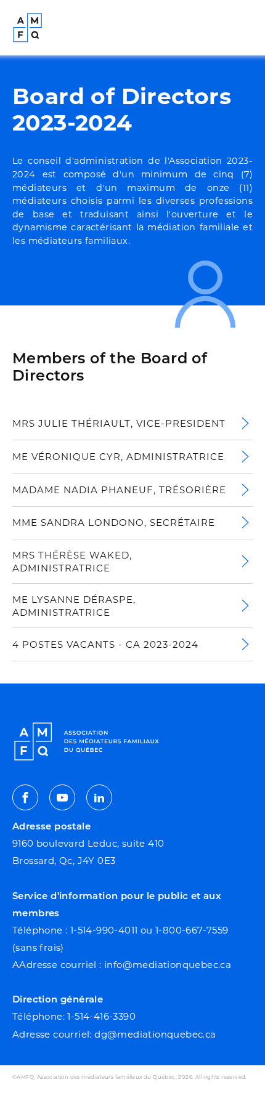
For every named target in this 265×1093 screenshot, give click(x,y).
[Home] (27, 27)
